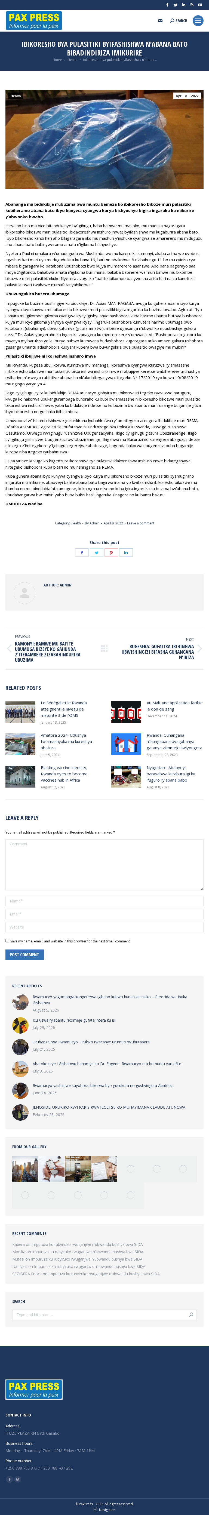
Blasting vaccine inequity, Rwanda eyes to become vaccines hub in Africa (64, 774)
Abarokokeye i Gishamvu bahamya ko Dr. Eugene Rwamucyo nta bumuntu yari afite (107, 1063)
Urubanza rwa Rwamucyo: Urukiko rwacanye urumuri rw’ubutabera (91, 1041)
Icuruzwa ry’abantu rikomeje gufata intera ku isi (74, 1020)
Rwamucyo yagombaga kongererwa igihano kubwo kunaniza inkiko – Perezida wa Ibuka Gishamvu (110, 999)
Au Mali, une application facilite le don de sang (175, 706)
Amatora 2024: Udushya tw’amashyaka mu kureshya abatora (66, 741)
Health (16, 96)
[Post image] (20, 712)
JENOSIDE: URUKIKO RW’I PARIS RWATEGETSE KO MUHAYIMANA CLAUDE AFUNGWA (109, 1107)
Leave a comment (140, 523)
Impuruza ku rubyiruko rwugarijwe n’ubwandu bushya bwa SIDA (87, 1244)
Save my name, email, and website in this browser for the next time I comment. (70, 941)
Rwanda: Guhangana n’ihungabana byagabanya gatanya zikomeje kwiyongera (174, 741)
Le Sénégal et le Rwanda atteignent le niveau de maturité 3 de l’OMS (64, 709)
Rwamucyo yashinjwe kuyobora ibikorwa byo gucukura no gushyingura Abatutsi (103, 1085)
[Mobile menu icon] (198, 20)
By (92, 523)
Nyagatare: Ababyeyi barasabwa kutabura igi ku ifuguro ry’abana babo (171, 774)
